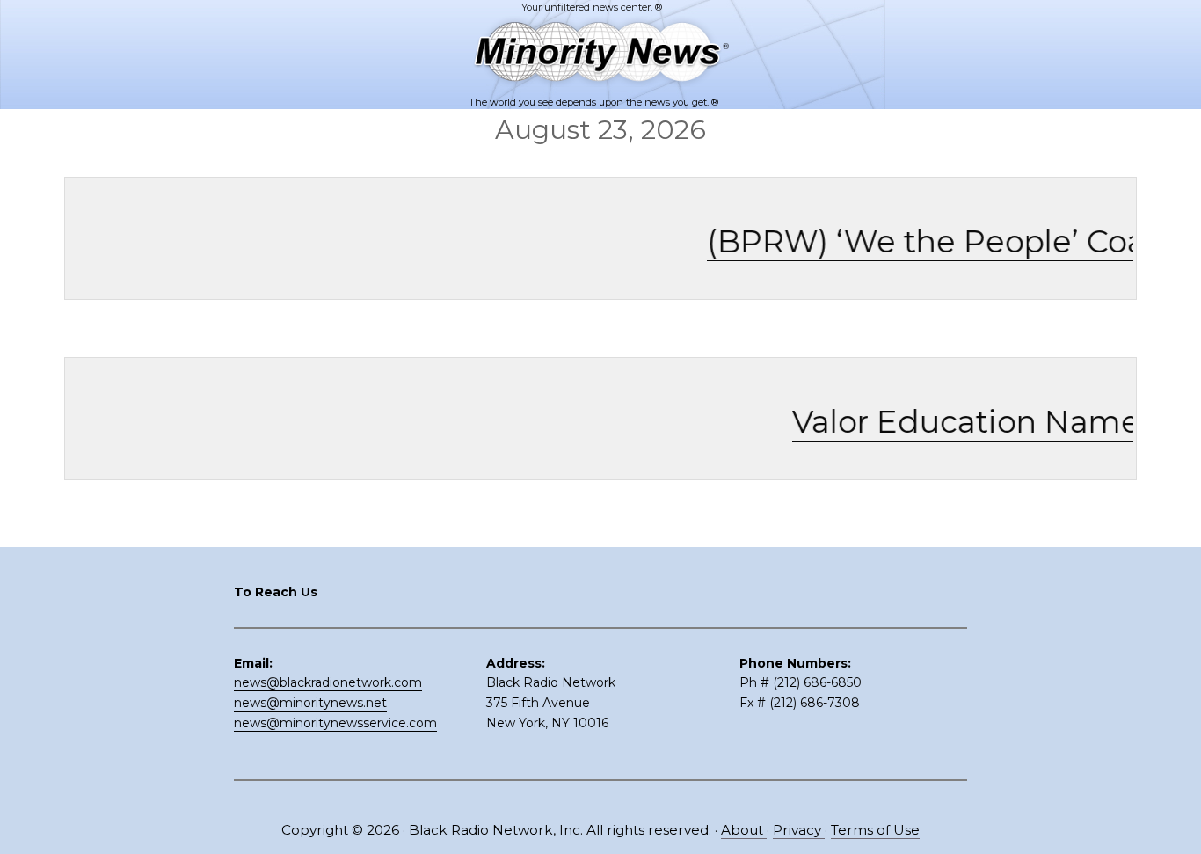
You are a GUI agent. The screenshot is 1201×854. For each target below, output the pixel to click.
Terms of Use (875, 829)
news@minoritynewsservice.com (335, 723)
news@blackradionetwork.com (328, 682)
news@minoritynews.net (310, 703)
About (744, 829)
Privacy (799, 829)
